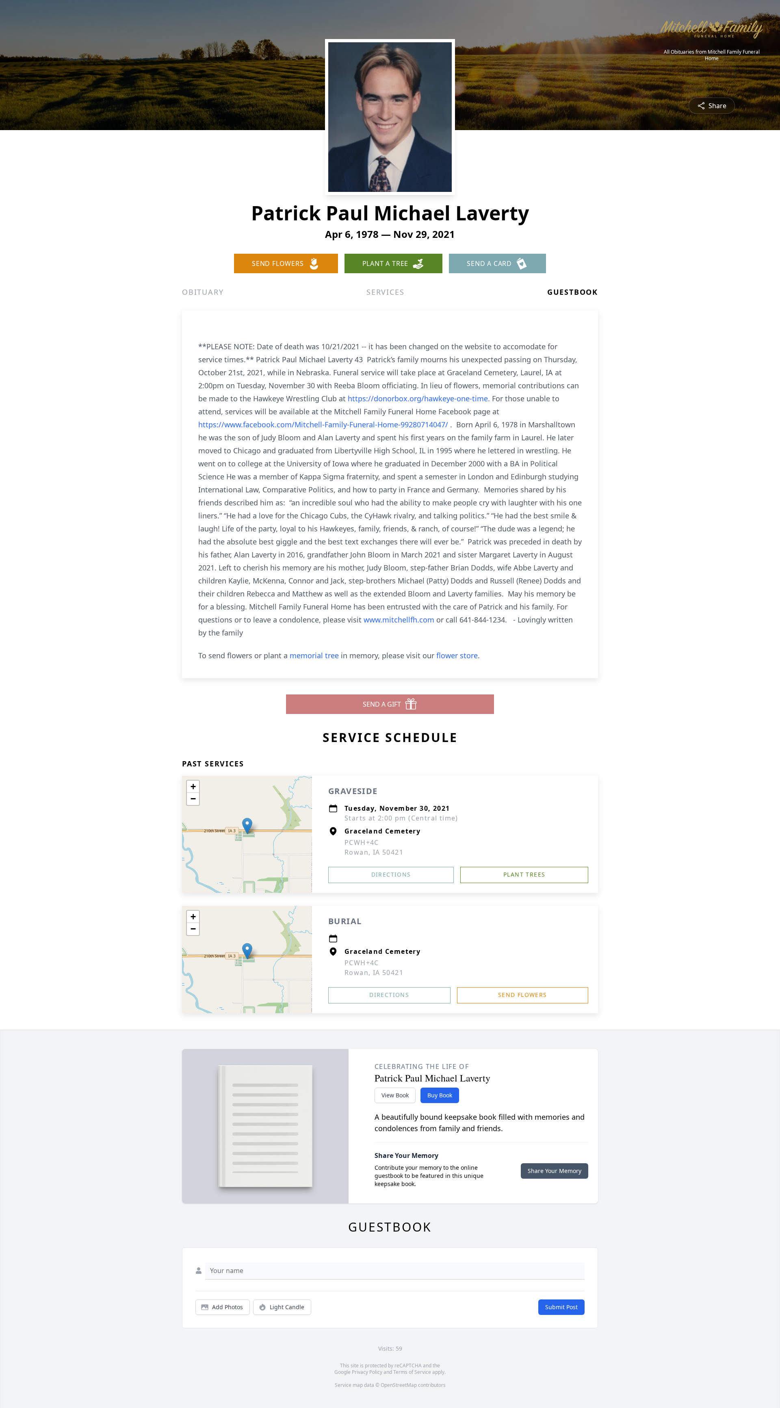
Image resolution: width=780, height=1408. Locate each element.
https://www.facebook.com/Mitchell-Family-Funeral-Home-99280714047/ (324, 424)
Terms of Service (412, 1372)
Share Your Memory (554, 1171)
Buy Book (439, 1095)
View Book (395, 1095)
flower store (457, 655)
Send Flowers (522, 995)
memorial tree (314, 655)
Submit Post (561, 1307)
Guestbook (572, 292)
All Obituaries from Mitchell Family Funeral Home (712, 55)
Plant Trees (524, 874)
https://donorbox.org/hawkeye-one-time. (420, 398)
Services (385, 292)
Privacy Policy (367, 1372)
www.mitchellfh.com (400, 620)
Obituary (202, 292)
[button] (247, 826)
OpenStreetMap (399, 1385)
